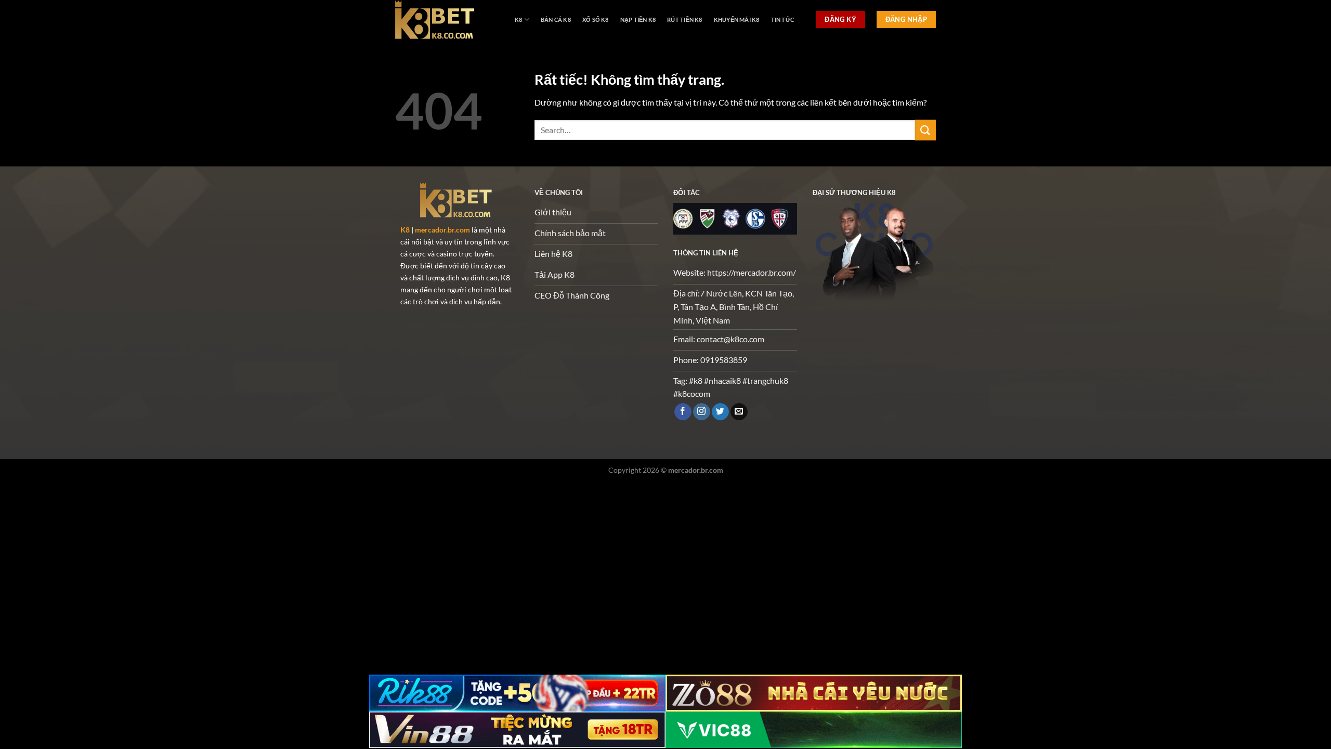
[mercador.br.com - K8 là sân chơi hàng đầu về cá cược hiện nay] (447, 19)
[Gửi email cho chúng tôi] (739, 412)
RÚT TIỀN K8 (684, 19)
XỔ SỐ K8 (595, 19)
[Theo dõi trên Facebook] (682, 412)
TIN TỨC (782, 19)
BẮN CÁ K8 (556, 19)
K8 (518, 19)
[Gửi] (925, 130)
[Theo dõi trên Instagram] (701, 412)
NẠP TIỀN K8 (638, 19)
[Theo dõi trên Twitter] (720, 412)
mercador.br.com (442, 229)
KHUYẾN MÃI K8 (737, 19)
